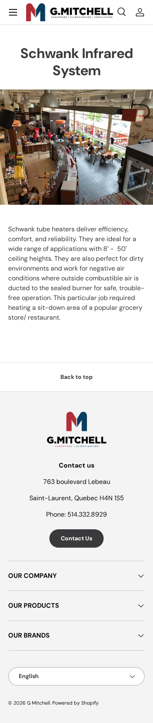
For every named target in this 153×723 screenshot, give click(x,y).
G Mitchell (38, 703)
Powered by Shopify (75, 703)
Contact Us (76, 538)
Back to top (76, 377)
